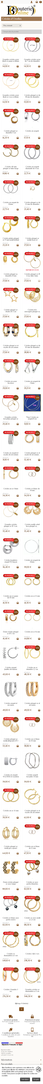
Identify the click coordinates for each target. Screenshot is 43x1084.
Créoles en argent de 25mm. (32, 382)
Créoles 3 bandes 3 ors (11, 990)
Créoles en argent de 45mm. (32, 561)
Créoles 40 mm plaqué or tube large (10, 167)
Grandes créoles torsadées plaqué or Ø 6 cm (10, 419)
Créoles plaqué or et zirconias (32, 704)
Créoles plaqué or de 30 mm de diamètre (32, 346)
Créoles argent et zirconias (10, 704)
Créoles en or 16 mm (32, 632)
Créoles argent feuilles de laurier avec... (10, 669)
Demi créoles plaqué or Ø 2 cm (10, 633)
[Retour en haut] (21, 1009)
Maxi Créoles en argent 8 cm (32, 418)
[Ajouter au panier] (17, 66)
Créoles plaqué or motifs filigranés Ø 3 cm (10, 741)
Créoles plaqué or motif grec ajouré (11, 847)
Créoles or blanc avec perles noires (11, 919)
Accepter (36, 1079)
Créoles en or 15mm (10, 489)
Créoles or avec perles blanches (32, 883)
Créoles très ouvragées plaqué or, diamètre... (32, 311)
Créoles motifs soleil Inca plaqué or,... (32, 525)
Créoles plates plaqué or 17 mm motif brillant (11, 239)
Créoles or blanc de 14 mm (32, 489)
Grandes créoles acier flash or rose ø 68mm (11, 96)
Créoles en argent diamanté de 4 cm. (32, 167)
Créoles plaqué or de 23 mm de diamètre (32, 203)
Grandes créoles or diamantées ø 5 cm (32, 990)
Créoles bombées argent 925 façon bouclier (10, 562)
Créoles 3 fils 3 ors (32, 954)
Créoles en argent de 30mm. (11, 203)
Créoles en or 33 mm (11, 811)
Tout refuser (25, 1079)
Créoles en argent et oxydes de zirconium (10, 454)
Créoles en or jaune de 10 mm (10, 597)
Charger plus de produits (11, 32)
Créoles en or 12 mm (32, 596)
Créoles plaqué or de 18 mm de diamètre (32, 96)
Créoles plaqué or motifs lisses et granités (32, 240)
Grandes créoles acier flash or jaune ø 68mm (11, 60)
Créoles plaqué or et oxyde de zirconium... (32, 454)
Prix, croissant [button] (7, 25)
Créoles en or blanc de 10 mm (32, 740)
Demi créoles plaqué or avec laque (10, 883)
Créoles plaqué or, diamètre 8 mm (11, 275)
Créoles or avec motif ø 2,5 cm (32, 919)
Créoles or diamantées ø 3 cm (11, 955)
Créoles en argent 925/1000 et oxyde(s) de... (11, 776)
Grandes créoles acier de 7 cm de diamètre (32, 60)
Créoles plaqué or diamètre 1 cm (11, 132)
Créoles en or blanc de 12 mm (32, 847)
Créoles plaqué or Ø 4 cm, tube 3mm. (32, 275)
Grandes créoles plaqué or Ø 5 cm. (11, 525)
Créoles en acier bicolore (11, 382)
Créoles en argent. (32, 131)
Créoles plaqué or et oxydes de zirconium (10, 346)
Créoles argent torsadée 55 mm (32, 776)
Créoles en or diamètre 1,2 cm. (32, 668)
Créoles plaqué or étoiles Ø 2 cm (11, 311)
